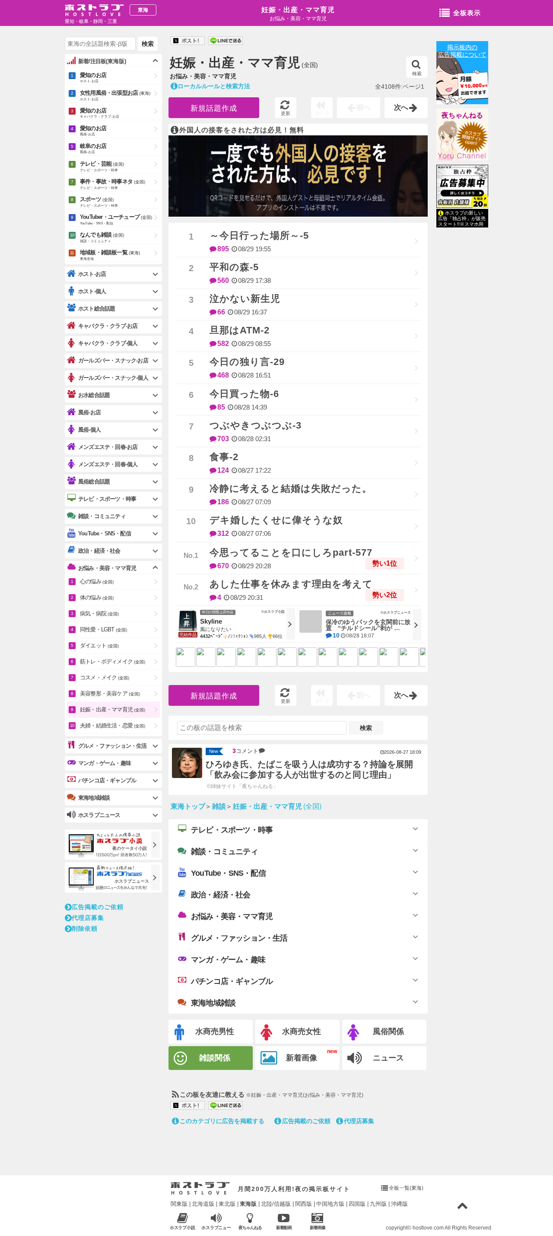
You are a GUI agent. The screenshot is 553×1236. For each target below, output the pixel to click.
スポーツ (99, 202)
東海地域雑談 (213, 1003)
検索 (417, 73)
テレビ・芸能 (102, 166)
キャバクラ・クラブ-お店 (107, 326)
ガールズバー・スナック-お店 (113, 360)
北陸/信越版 (276, 1204)
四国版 (357, 1204)
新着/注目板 (102, 61)
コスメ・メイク (104, 677)
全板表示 (467, 12)
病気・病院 (99, 613)
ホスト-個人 (92, 291)
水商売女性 (301, 1031)
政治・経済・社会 (221, 894)
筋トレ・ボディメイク (112, 661)
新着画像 (301, 1057)
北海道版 (203, 1204)
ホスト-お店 (92, 274)
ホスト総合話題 (96, 308)
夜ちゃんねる (462, 115)
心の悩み (97, 581)
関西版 (303, 1204)
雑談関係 (214, 1057)
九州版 (378, 1204)
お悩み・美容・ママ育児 (232, 916)
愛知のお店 (93, 77)
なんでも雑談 (102, 237)
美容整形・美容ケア (110, 693)
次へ (401, 107)
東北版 (227, 1204)
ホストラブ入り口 (200, 1188)
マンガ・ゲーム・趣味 (228, 959)
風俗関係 (388, 1031)
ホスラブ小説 (183, 1227)
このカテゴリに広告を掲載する (222, 1121)
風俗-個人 (89, 429)
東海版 (248, 1204)
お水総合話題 (94, 395)
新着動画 (284, 1227)
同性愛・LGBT (103, 629)
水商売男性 (214, 1031)
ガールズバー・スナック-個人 (113, 378)
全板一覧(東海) (406, 1188)
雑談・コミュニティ (224, 851)
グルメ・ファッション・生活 (239, 938)
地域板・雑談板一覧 (110, 255)
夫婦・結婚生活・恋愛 (112, 725)
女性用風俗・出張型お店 (115, 95)
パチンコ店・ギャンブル (232, 981)
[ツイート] (187, 41)
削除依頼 (85, 928)
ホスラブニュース (216, 1227)
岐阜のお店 (93, 148)
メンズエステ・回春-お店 (107, 447)
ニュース (388, 1057)
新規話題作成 (214, 108)
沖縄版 (399, 1204)
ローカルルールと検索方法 (214, 86)
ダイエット (99, 645)
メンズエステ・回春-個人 (107, 464)
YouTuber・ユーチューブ (116, 219)
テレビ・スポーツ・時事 (232, 830)
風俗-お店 (89, 412)
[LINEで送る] (225, 41)
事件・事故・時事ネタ (112, 184)
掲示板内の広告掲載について (462, 51)
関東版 (179, 1204)
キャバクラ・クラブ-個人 (107, 343)
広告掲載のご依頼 (306, 1121)
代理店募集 (359, 1121)
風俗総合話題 (94, 481)
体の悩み (97, 597)
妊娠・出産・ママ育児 (298, 9)
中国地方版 (330, 1204)
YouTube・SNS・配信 (228, 873)
